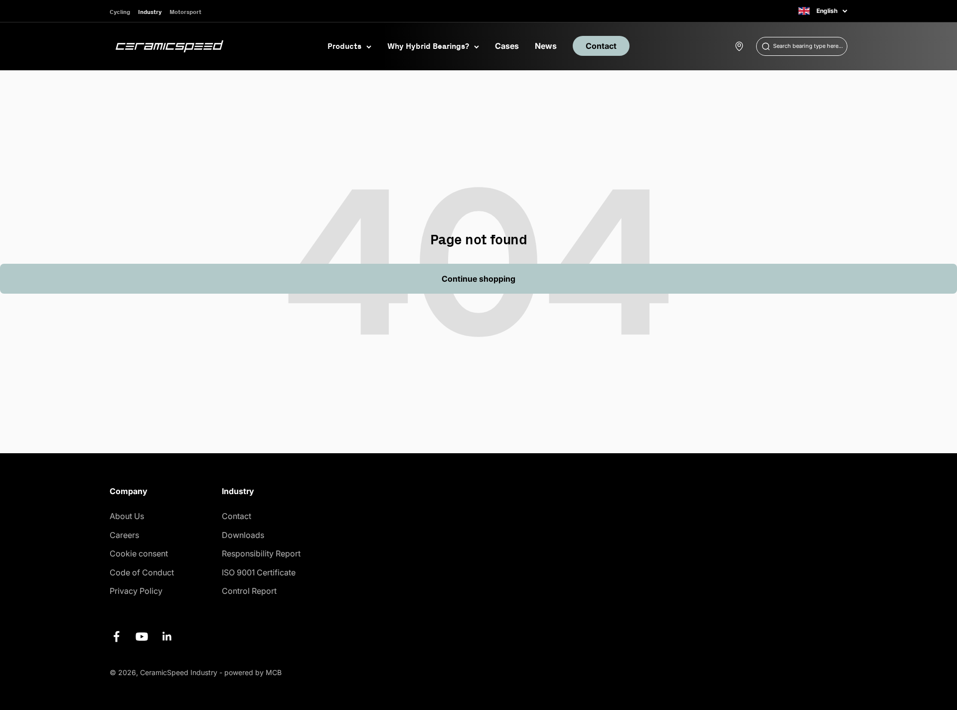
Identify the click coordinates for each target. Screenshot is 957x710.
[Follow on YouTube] (142, 636)
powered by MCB (253, 672)
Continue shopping (478, 279)
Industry (149, 11)
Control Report (249, 591)
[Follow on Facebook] (116, 636)
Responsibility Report (261, 553)
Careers (124, 535)
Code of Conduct (142, 572)
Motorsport (185, 11)
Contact (601, 46)
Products (344, 45)
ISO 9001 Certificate (259, 572)
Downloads (243, 535)
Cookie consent (139, 553)
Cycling (120, 11)
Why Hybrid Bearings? (428, 45)
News (546, 46)
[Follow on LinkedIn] (167, 636)
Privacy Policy (136, 591)
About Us (127, 516)
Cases (507, 46)
